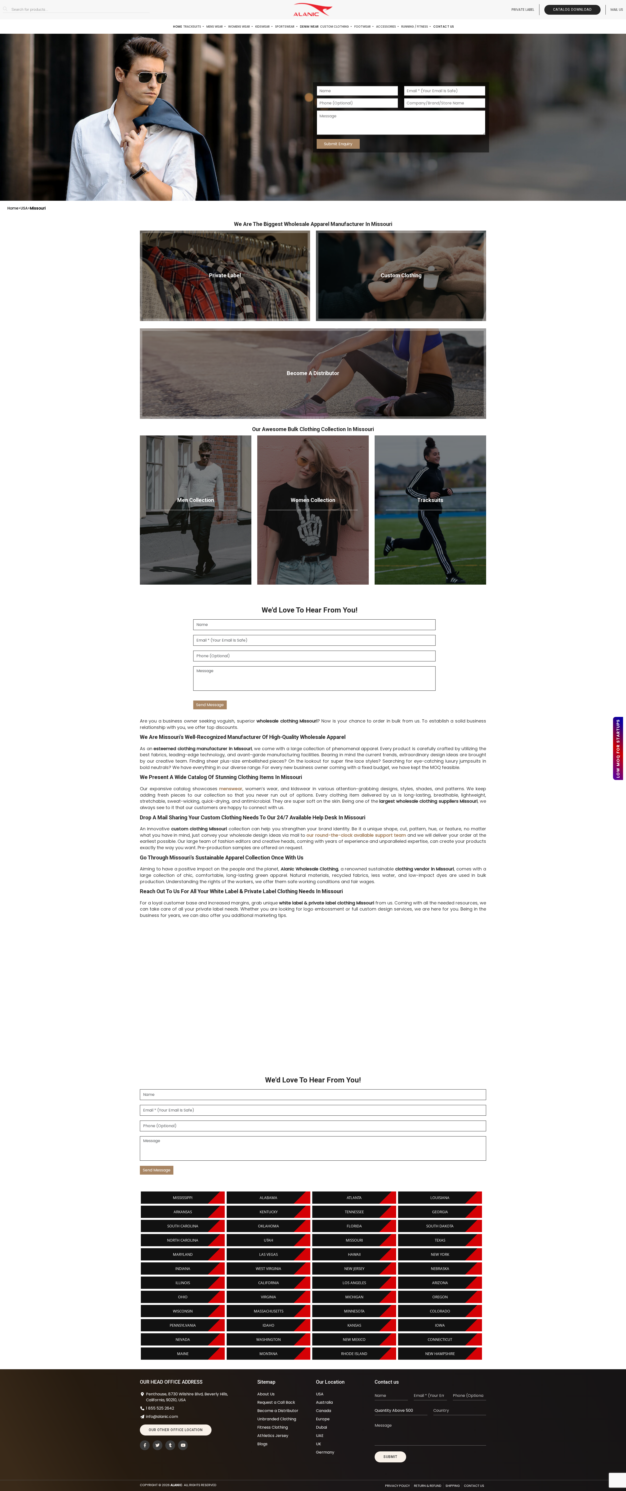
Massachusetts (268, 1311)
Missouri (354, 1240)
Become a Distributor (277, 1410)
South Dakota (440, 1226)
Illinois (183, 1282)
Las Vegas (268, 1254)
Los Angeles (354, 1282)
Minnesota (354, 1311)
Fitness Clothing (272, 1427)
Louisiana (439, 1197)
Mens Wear (215, 26)
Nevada (183, 1339)
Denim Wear (309, 26)
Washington (268, 1339)
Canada (323, 1410)
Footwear (362, 26)
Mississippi (182, 1197)
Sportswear (285, 26)
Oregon (440, 1296)
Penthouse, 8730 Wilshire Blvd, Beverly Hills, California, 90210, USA (187, 1397)
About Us (266, 1394)
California (268, 1282)
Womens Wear (239, 26)
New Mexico (354, 1339)
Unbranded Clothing (276, 1419)
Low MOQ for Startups (618, 748)
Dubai (321, 1427)
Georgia (440, 1211)
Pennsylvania (183, 1325)
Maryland (183, 1254)
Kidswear (262, 26)
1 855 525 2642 (160, 1408)
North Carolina (182, 1240)
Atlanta (354, 1197)
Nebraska (440, 1268)
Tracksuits (192, 26)
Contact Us (443, 26)
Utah (268, 1240)
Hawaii (354, 1254)
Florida (354, 1226)
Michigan (354, 1296)
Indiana (182, 1268)
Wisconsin (183, 1311)
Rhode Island (354, 1353)
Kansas (354, 1325)
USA (24, 208)
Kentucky (269, 1211)
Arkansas (183, 1211)
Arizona (440, 1282)
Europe (323, 1419)
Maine (183, 1353)
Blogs (262, 1444)
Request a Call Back (276, 1402)
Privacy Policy (397, 1485)
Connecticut (440, 1339)
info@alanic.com (162, 1416)
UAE (320, 1435)
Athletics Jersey (272, 1435)
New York (440, 1254)
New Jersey (354, 1268)
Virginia (268, 1296)
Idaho (268, 1325)
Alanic (176, 1485)
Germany (325, 1452)
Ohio (183, 1296)
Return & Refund (427, 1485)
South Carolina (182, 1226)
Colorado (440, 1311)
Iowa (440, 1325)
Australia (324, 1402)
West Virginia (268, 1268)
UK (318, 1444)
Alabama (268, 1197)
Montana (268, 1353)
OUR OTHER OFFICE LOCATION (176, 1430)
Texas (440, 1240)
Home (177, 26)
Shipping (453, 1485)
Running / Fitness (415, 26)
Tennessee (354, 1211)
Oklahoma (268, 1226)
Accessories (386, 26)
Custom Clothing (335, 26)
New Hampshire (440, 1353)
